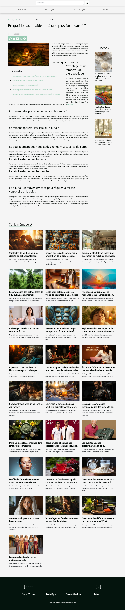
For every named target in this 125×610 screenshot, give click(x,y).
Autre (105, 9)
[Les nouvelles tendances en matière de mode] (26, 544)
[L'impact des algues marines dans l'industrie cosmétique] (26, 430)
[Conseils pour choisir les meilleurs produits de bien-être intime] (103, 128)
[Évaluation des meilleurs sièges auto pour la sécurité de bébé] (62, 315)
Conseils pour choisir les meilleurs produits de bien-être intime (103, 142)
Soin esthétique (78, 9)
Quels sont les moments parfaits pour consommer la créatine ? (98, 481)
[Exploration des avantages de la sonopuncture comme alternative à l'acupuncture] (99, 315)
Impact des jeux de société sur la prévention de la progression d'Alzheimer (61, 256)
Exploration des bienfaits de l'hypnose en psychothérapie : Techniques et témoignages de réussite (24, 372)
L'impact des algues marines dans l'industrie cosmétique (25, 444)
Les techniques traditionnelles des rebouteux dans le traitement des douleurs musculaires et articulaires (62, 372)
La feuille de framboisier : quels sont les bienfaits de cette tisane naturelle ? (61, 482)
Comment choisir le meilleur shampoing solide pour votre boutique (103, 77)
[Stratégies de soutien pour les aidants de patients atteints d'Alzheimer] (26, 240)
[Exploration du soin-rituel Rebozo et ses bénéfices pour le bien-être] (103, 95)
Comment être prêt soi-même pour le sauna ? (27, 80)
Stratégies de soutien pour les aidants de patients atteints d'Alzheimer (23, 256)
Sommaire (17, 71)
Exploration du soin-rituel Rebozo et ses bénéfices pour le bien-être (103, 110)
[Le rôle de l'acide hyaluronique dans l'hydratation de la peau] (26, 466)
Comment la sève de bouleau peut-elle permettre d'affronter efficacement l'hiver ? (60, 407)
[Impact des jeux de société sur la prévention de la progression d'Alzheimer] (62, 240)
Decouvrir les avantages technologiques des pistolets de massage (97, 407)
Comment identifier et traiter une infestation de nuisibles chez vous (98, 254)
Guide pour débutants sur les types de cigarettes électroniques (62, 293)
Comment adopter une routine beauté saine (24, 520)
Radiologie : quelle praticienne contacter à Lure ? (23, 330)
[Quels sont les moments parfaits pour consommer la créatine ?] (99, 466)
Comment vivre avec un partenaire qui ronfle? (25, 405)
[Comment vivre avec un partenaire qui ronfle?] (26, 391)
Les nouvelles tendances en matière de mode (22, 558)
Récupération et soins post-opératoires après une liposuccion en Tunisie (62, 446)
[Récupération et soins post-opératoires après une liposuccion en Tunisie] (62, 430)
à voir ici (70, 104)
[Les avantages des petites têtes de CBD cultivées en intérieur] (26, 279)
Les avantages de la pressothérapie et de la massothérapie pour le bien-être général (97, 447)
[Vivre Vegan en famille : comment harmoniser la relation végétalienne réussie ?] (62, 505)
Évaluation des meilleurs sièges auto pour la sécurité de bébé (61, 330)
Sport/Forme (22, 9)
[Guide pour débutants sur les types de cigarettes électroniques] (62, 279)
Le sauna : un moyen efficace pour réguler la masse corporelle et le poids (36, 94)
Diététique (49, 9)
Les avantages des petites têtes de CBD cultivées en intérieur (26, 293)
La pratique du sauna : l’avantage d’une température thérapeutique (34, 76)
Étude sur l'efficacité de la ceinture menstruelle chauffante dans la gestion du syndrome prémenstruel (98, 372)
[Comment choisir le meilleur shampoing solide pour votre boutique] (103, 62)
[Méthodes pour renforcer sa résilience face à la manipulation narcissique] (99, 279)
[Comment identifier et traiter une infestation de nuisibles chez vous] (99, 240)
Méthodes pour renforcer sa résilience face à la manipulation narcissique (97, 295)
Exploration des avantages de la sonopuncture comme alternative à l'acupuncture (98, 331)
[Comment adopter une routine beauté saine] (26, 505)
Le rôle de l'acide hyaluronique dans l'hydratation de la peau (24, 481)
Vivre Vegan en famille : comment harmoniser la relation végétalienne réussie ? (62, 521)
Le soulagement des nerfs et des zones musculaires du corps (32, 89)
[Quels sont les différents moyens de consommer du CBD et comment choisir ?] (99, 505)
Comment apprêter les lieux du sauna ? (25, 85)
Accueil (10, 20)
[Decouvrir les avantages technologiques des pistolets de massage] (99, 391)
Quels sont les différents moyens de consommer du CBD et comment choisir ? (98, 521)
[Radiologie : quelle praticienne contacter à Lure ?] (26, 315)
